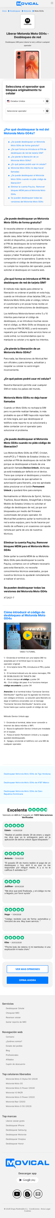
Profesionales (12, 1055)
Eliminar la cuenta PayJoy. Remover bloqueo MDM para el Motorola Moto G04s (28, 190)
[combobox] (25, 101)
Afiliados (10, 1059)
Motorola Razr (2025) (15, 1101)
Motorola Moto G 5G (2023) (19, 1106)
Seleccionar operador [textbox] (17, 111)
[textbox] (25, 101)
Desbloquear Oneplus (16, 1139)
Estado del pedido (14, 1046)
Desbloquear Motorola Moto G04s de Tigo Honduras (27, 774)
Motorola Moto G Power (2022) (20, 1097)
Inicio (4, 11)
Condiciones (34, 1209)
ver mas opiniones (27, 969)
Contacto (10, 1037)
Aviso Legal (45, 1209)
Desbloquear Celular (15, 1008)
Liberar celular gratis (15, 1121)
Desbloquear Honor (15, 1143)
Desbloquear (15, 11)
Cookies (27, 1211)
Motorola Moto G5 (14, 1083)
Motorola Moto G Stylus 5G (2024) (22, 1079)
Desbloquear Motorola (16, 1134)
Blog (8, 1050)
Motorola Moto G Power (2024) (20, 1088)
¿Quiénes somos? (14, 1041)
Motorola (27, 11)
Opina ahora (27, 980)
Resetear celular (13, 1017)
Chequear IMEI (12, 1013)
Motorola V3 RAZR (14, 1092)
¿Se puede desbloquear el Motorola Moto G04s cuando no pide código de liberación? (28, 179)
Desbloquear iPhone (15, 1125)
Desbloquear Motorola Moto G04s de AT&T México (26, 782)
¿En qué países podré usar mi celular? (28, 164)
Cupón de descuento (15, 1064)
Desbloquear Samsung (16, 1130)
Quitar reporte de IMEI (16, 1022)
